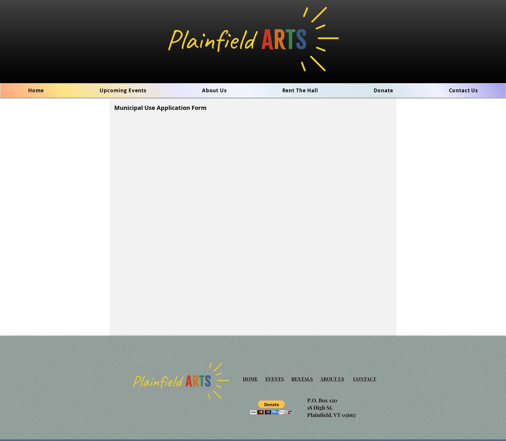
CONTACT (364, 379)
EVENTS (274, 379)
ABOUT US (332, 379)
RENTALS (302, 379)
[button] (214, 90)
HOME (250, 379)
